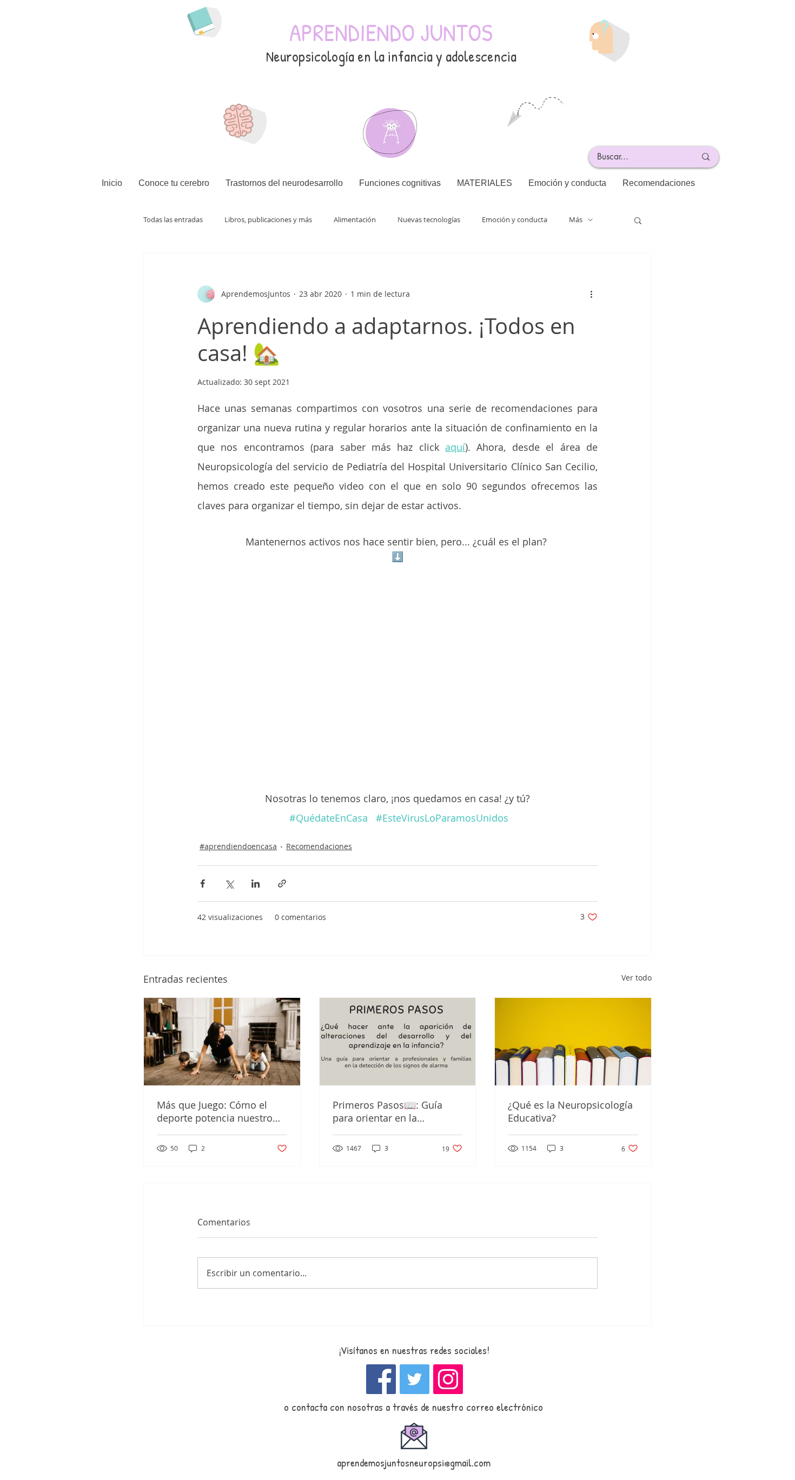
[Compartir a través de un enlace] (282, 883)
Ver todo (636, 977)
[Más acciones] (591, 294)
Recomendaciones (319, 846)
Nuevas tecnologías (429, 219)
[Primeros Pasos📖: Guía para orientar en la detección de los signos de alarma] (398, 1041)
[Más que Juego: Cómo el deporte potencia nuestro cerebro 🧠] (222, 1041)
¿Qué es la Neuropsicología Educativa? (570, 1111)
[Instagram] (448, 1379)
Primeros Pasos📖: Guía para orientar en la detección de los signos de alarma (393, 1111)
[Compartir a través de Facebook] (202, 883)
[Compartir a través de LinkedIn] (255, 883)
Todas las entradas (173, 219)
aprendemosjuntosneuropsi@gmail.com (414, 1462)
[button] (638, 220)
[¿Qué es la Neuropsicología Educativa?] (573, 1041)
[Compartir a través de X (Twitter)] (229, 883)
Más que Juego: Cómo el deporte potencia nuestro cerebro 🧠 (215, 1111)
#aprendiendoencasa (238, 846)
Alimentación (355, 219)
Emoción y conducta (514, 219)
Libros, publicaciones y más (268, 219)
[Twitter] (414, 1379)
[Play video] (397, 676)
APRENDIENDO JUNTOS (391, 32)
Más (575, 219)
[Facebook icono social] (381, 1379)
